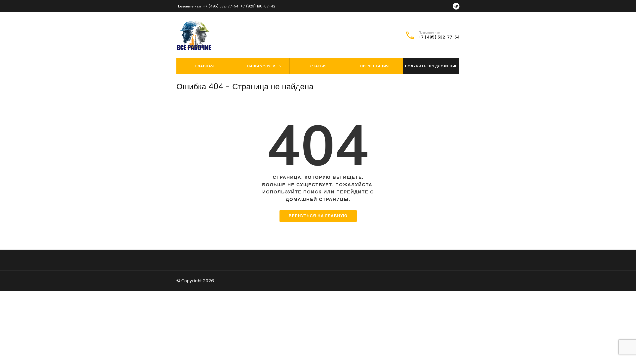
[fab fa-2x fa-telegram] (456, 7)
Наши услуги (261, 66)
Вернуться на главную (318, 216)
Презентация (374, 66)
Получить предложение (431, 66)
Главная (204, 66)
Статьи (318, 66)
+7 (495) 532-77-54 (220, 6)
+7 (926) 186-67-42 (257, 6)
